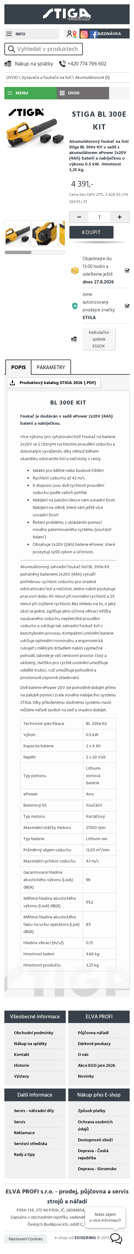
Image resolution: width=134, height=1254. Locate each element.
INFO (20, 34)
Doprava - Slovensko (97, 1168)
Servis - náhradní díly (34, 1110)
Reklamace (24, 1132)
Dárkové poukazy (94, 1043)
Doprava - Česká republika (93, 1154)
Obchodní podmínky (33, 1032)
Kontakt (21, 1054)
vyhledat (12, 48)
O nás (83, 1054)
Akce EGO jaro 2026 (96, 1065)
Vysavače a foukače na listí (46, 77)
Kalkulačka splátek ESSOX (99, 339)
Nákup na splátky (34, 64)
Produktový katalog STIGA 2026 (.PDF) (58, 382)
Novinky (86, 1076)
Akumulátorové (92, 77)
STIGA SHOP (67, 14)
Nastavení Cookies (26, 1239)
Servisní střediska (30, 1143)
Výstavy (21, 1076)
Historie (21, 1065)
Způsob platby (91, 1110)
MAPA (75, 34)
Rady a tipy (24, 1154)
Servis (19, 1121)
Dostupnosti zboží (95, 1139)
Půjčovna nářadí (93, 1032)
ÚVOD (12, 77)
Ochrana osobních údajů (95, 1125)
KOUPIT (91, 232)
